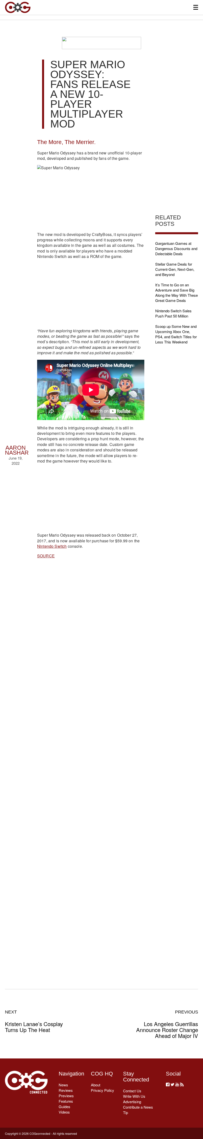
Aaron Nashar (17, 450)
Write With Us (134, 1096)
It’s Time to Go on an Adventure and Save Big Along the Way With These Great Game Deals (176, 292)
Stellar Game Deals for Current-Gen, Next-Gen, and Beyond (174, 269)
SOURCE (46, 556)
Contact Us (132, 1090)
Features (66, 1101)
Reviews (66, 1090)
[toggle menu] (195, 7)
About (95, 1084)
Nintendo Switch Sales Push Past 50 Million (173, 313)
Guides (64, 1106)
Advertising (132, 1101)
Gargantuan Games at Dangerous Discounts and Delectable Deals (176, 248)
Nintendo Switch (52, 546)
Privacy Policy (102, 1090)
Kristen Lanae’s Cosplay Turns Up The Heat (34, 1021)
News (63, 1084)
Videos (64, 1112)
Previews (66, 1095)
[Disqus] (90, 766)
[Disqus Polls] (90, 638)
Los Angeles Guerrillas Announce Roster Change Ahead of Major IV (167, 1024)
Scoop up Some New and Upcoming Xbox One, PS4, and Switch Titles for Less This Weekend (176, 334)
